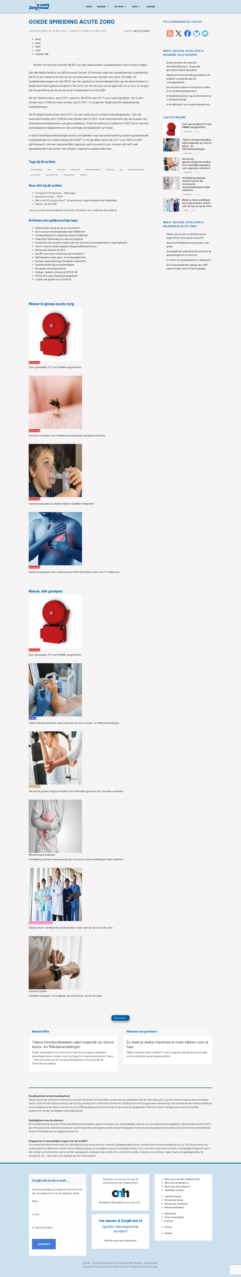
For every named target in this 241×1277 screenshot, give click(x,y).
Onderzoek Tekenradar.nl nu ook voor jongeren (59, 238)
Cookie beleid (138, 1266)
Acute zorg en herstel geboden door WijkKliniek (60, 231)
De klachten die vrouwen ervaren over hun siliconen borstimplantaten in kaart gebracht (81, 242)
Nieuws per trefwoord (176, 1203)
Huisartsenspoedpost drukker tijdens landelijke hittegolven (61, 503)
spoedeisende (36, 170)
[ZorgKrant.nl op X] (178, 33)
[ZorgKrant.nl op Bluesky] (197, 33)
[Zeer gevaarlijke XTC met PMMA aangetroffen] (55, 333)
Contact (168, 1220)
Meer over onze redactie (177, 1186)
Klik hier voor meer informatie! (120, 1240)
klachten (61, 170)
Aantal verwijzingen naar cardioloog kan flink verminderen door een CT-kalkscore (74, 571)
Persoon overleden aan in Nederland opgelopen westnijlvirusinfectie (67, 435)
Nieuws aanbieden (174, 1207)
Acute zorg (141, 31)
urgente (83, 175)
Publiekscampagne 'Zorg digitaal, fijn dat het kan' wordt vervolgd (65, 995)
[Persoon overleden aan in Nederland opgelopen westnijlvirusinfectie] (55, 402)
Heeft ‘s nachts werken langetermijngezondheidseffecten (66, 246)
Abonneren (44, 1244)
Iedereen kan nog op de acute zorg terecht (57, 227)
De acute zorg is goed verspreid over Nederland (92, 200)
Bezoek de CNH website (111, 1202)
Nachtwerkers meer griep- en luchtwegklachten (60, 257)
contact (68, 1155)
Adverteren (170, 1213)
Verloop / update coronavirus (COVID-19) (56, 272)
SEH (121, 170)
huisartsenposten (92, 170)
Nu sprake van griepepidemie (50, 268)
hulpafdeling (52, 175)
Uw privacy (152, 1266)
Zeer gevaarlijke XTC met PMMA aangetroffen (55, 367)
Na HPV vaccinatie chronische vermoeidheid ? (59, 253)
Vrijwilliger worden (174, 1190)
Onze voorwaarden (174, 1217)
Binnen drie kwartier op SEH (50, 249)
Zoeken (168, 1233)
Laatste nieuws (172, 1196)
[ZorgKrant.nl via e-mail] (205, 33)
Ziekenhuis (34, 786)
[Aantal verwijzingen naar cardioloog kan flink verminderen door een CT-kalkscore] (55, 538)
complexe (110, 170)
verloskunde (69, 175)
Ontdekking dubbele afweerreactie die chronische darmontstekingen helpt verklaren (76, 859)
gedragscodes (192, 1151)
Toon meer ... (120, 1017)
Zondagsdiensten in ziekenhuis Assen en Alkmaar (61, 235)
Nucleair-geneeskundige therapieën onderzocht (60, 261)
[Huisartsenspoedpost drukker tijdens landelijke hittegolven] (55, 470)
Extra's (168, 1226)
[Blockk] (39, 6)
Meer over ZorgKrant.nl (176, 1182)
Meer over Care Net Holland (178, 1179)
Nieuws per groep (173, 1199)
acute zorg (35, 175)
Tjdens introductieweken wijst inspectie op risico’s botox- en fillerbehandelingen (74, 722)
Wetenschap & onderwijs (42, 854)
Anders (32, 718)
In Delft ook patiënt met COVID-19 (53, 279)
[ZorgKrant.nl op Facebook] (187, 33)
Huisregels (113, 1266)
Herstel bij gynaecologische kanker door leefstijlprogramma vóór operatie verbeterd (76, 791)
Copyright (101, 1266)
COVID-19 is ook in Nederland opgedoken (56, 275)
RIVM (50, 170)
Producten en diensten (41, 922)
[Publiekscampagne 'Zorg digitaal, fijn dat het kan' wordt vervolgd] (55, 962)
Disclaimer (89, 1266)
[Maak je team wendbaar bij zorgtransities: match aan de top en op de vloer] (55, 893)
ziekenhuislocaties (136, 170)
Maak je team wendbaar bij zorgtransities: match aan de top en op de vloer (71, 927)
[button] (103, 6)
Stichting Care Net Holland (112, 1262)
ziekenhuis (75, 170)
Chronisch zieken (38, 991)
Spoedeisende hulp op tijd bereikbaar (54, 264)
